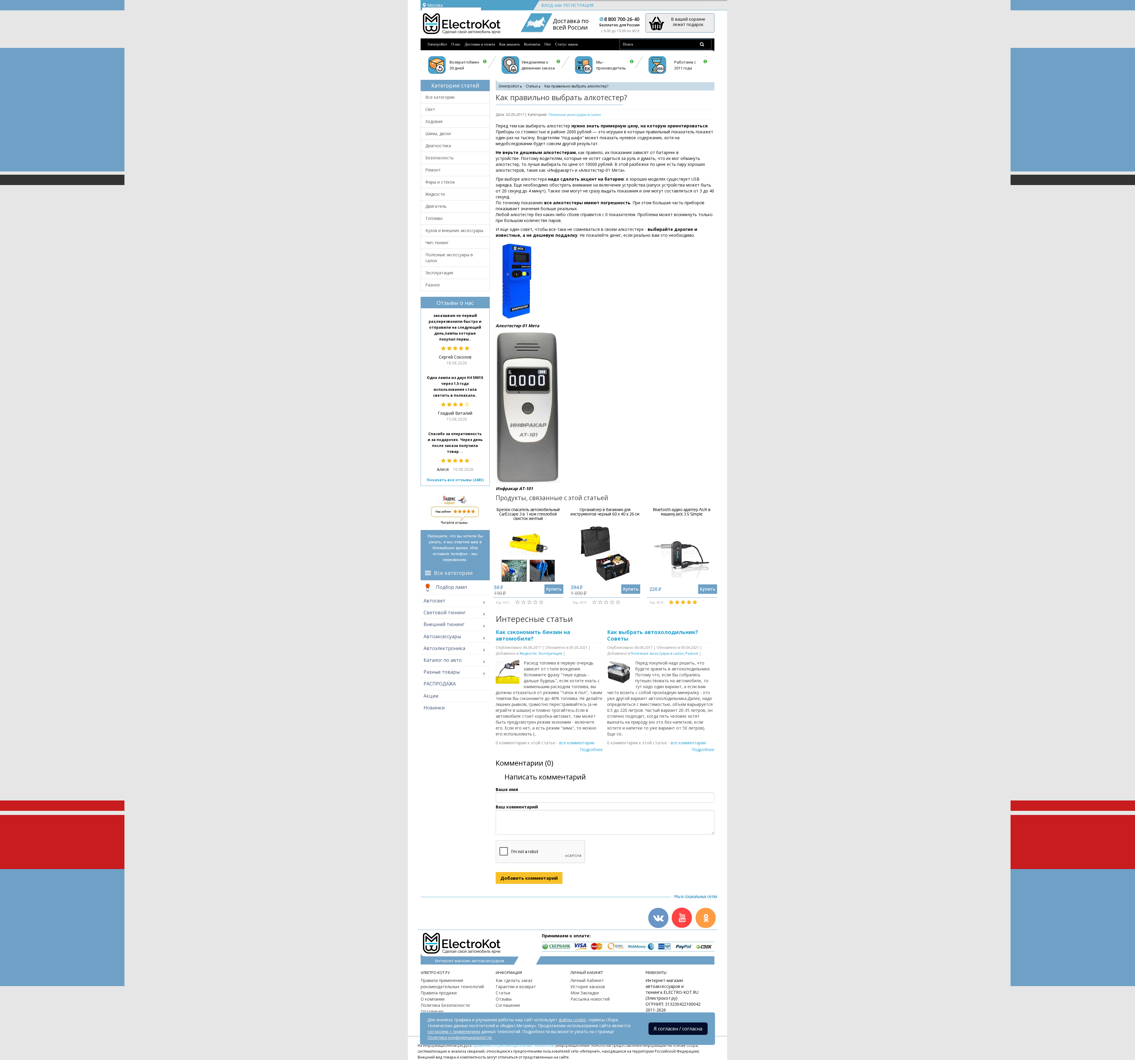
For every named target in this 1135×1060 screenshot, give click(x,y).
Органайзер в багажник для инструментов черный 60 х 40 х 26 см (604, 512)
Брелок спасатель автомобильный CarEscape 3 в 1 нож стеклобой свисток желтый (528, 514)
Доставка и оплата (480, 44)
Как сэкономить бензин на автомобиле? (533, 635)
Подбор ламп (451, 587)
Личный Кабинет (587, 980)
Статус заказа (566, 44)
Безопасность (439, 158)
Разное (432, 285)
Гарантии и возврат (516, 986)
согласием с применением (453, 1031)
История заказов (587, 986)
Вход (547, 5)
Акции (431, 696)
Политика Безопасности (445, 1005)
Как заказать (509, 44)
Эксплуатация (439, 272)
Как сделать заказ (514, 980)
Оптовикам (432, 1011)
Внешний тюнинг (444, 624)
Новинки (434, 707)
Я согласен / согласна (678, 1028)
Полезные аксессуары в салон (449, 257)
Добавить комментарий (529, 878)
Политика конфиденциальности (459, 1037)
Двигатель (436, 206)
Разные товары (442, 672)
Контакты (532, 44)
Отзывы (504, 999)
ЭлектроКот (437, 44)
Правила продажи (439, 993)
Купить (554, 589)
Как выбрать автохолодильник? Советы (652, 635)
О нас (456, 44)
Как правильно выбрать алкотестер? (577, 86)
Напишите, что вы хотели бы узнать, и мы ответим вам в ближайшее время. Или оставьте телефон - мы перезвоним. (455, 548)
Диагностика (438, 145)
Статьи (532, 86)
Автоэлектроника (444, 648)
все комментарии (576, 742)
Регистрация (578, 5)
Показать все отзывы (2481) (455, 479)
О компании (433, 999)
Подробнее (591, 749)
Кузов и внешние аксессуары (454, 230)
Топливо (434, 218)
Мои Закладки (584, 993)
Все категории (440, 97)
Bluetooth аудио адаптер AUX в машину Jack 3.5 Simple (682, 512)
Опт (547, 44)
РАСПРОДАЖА (440, 683)
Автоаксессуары (442, 636)
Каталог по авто (443, 660)
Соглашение (508, 1005)
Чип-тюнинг (437, 242)
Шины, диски (438, 133)
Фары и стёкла (440, 182)
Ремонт (433, 170)
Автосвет (434, 600)
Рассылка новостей (590, 999)
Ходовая (433, 121)
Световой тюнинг (445, 612)
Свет (430, 109)
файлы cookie (572, 1019)
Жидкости (435, 194)
